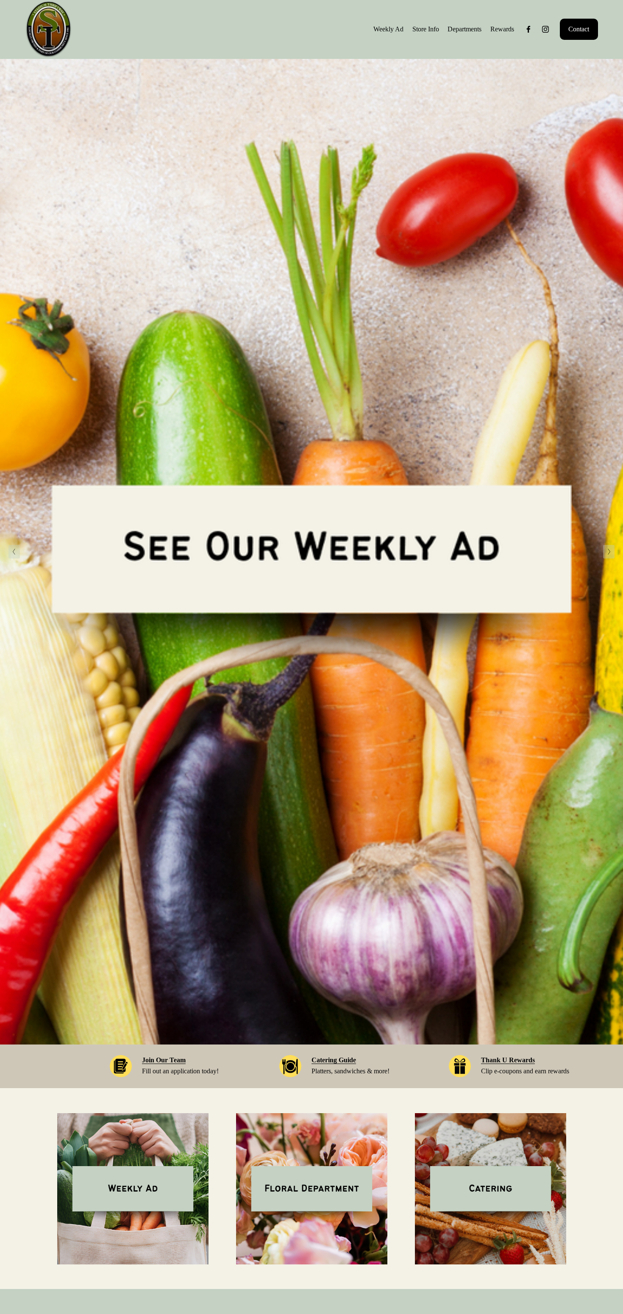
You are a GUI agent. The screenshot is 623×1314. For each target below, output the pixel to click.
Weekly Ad (388, 29)
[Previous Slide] (14, 551)
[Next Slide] (609, 551)
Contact (578, 29)
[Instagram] (545, 29)
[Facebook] (528, 29)
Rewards (502, 29)
